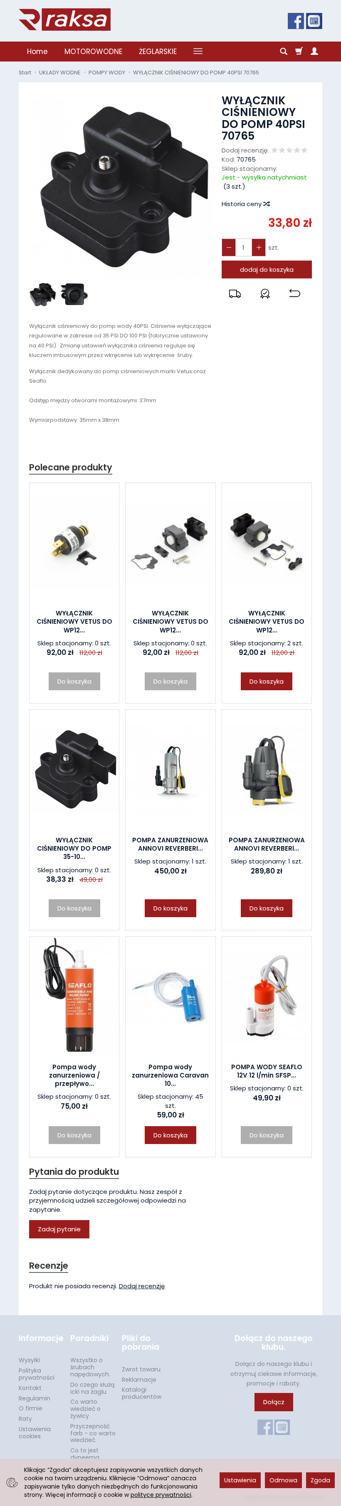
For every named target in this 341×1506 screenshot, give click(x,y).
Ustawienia (240, 1480)
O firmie (30, 1408)
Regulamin (34, 1398)
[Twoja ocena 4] (297, 150)
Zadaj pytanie (59, 1229)
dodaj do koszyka (267, 269)
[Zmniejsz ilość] (259, 247)
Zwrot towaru (141, 1369)
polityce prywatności (161, 1495)
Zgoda (320, 1480)
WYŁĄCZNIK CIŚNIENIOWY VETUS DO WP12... (74, 622)
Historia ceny (242, 203)
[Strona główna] (65, 19)
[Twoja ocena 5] (304, 150)
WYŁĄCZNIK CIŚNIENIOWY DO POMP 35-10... (74, 848)
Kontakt (30, 1388)
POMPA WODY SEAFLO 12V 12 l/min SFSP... (266, 1071)
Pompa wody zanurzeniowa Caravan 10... (170, 1075)
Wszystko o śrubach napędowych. (90, 1367)
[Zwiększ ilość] (229, 247)
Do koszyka (267, 681)
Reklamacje (139, 1380)
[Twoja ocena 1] (274, 150)
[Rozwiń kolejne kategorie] (198, 52)
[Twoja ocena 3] (289, 150)
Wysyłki (29, 1360)
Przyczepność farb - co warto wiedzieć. (93, 1433)
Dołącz (273, 1402)
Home (37, 52)
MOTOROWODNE (93, 52)
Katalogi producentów (141, 1393)
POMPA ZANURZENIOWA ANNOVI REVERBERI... (170, 844)
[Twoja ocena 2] (282, 150)
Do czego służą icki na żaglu (92, 1388)
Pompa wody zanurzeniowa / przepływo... (74, 1075)
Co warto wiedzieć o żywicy (85, 1409)
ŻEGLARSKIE (158, 52)
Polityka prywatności (36, 1374)
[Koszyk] (299, 52)
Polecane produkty (70, 467)
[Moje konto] (314, 52)
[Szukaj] (284, 52)
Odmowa (283, 1480)
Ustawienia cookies (35, 1432)
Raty (25, 1419)
